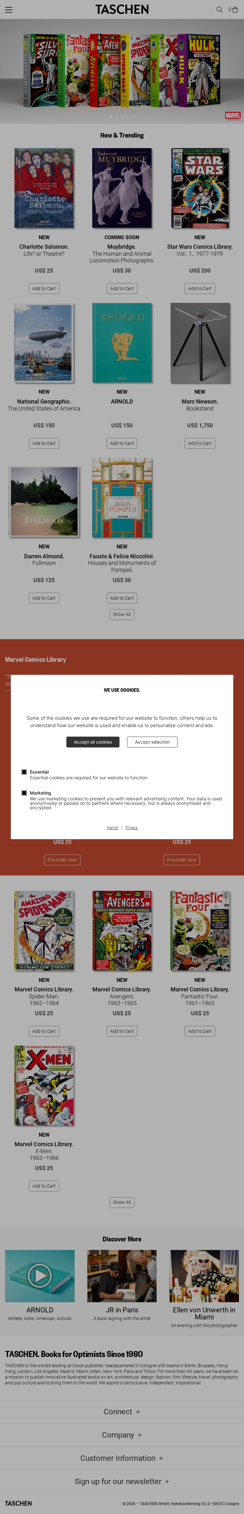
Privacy (131, 828)
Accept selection (152, 742)
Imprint (112, 828)
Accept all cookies (93, 742)
